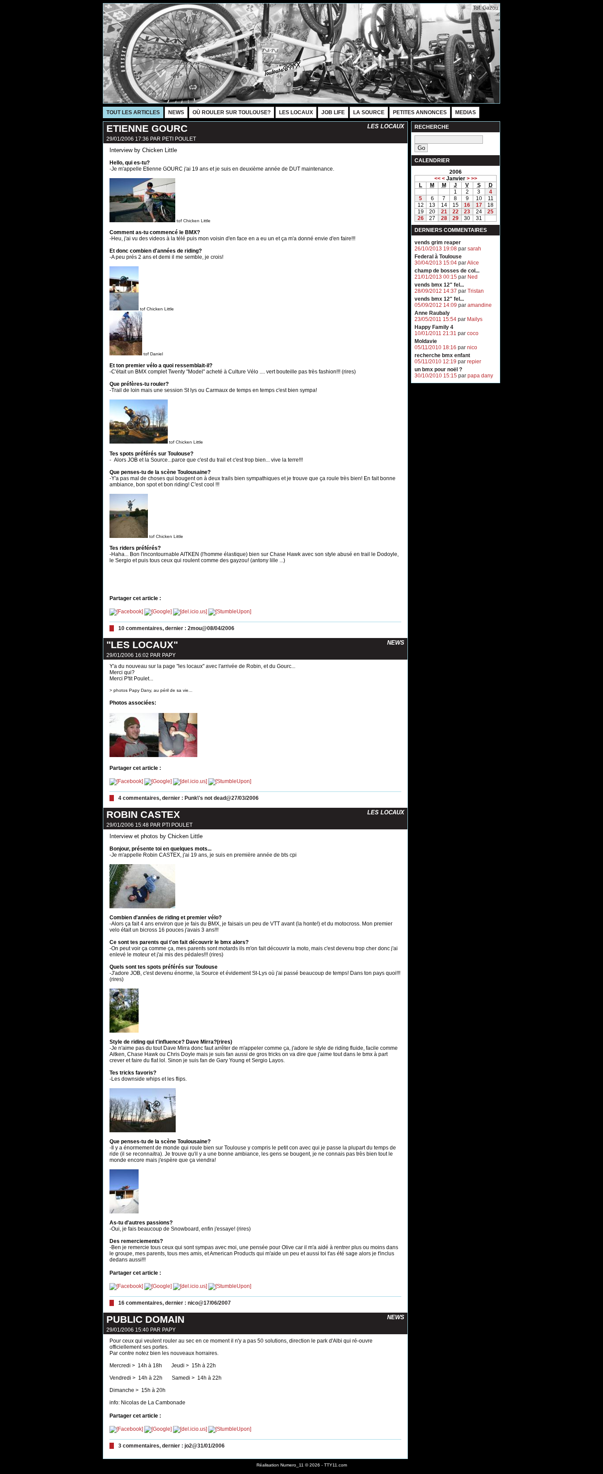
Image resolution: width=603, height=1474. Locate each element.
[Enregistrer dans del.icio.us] (190, 611)
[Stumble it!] (229, 611)
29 (455, 218)
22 (455, 212)
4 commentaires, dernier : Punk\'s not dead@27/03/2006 (188, 798)
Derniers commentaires (451, 230)
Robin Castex (143, 814)
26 (421, 218)
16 (467, 205)
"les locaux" (142, 644)
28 (444, 218)
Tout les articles (133, 112)
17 (479, 205)
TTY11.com (335, 1465)
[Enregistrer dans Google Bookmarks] (158, 611)
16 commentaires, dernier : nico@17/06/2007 (174, 1303)
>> (474, 178)
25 (490, 212)
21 (444, 212)
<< (437, 178)
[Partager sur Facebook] (126, 611)
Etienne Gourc (147, 128)
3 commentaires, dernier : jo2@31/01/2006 (171, 1446)
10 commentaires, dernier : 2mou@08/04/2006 (176, 628)
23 (467, 212)
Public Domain (145, 1319)
